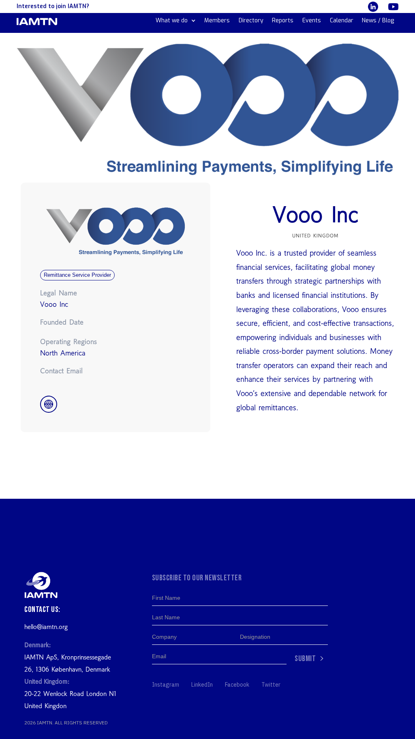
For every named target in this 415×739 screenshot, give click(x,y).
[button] (176, 20)
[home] (37, 21)
